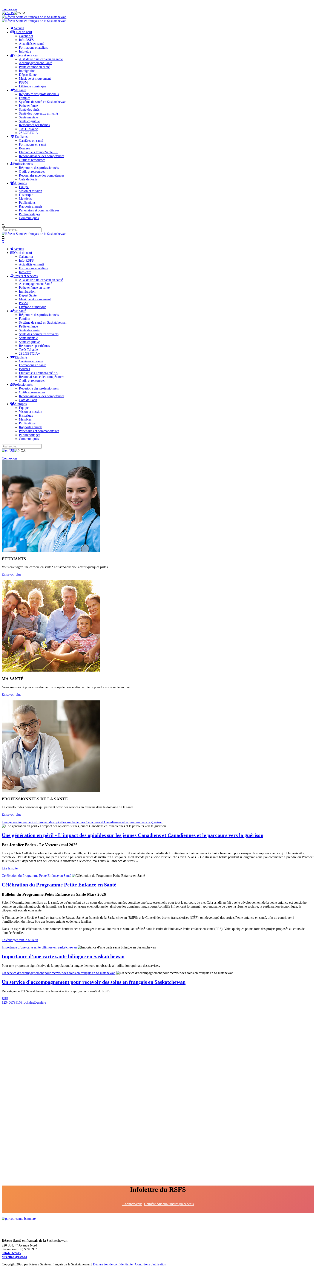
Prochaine (27, 1002)
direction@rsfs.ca (14, 1257)
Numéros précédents (180, 1204)
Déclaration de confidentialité (113, 1264)
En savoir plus (11, 574)
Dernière (40, 1002)
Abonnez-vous (132, 1204)
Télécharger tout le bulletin (20, 940)
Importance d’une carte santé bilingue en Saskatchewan (39, 947)
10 (19, 1002)
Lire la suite (10, 868)
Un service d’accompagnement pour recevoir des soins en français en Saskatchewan (58, 973)
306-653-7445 (11, 1253)
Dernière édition (155, 1204)
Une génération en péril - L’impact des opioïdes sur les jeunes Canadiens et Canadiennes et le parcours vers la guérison (82, 822)
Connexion (9, 9)
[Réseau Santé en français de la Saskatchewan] (34, 17)
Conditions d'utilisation (150, 1264)
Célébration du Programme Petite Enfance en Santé (36, 875)
